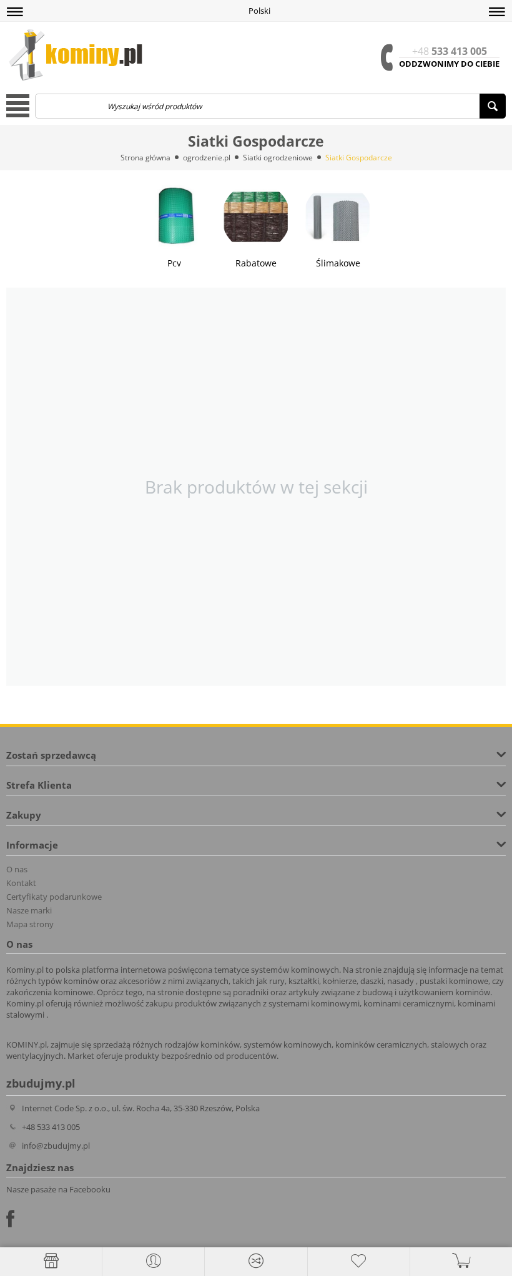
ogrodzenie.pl (206, 157)
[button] (15, 12)
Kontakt (21, 883)
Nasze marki (29, 910)
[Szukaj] (493, 106)
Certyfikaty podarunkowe (54, 896)
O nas (16, 869)
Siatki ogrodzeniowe (278, 157)
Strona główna (145, 157)
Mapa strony (30, 924)
